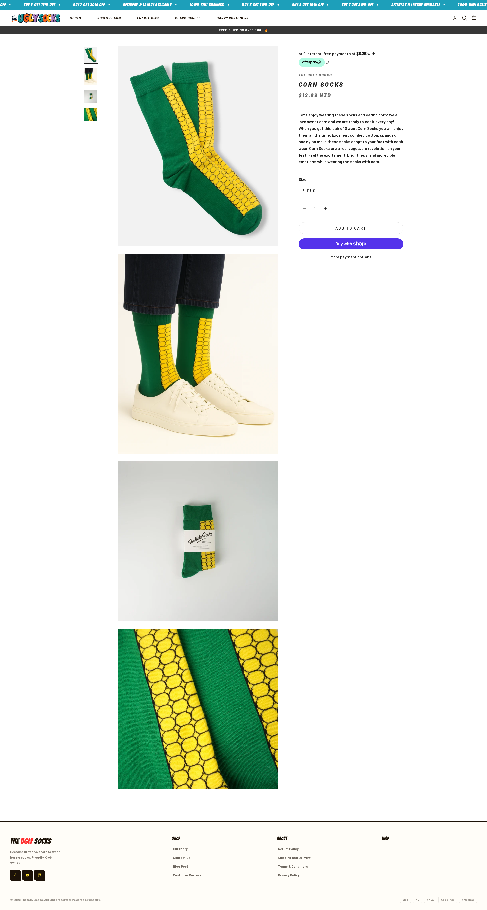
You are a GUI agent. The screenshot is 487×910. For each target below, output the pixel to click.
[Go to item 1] (91, 55)
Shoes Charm (109, 18)
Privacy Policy (289, 875)
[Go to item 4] (91, 114)
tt (39, 875)
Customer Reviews (187, 875)
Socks (75, 18)
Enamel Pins (148, 18)
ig (27, 875)
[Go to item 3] (91, 96)
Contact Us (181, 858)
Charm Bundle (187, 18)
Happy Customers (233, 18)
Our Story (180, 849)
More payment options (351, 256)
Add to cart (351, 228)
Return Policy (288, 849)
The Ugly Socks (315, 75)
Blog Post (180, 866)
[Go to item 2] (91, 76)
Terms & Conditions (293, 866)
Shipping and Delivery (294, 858)
